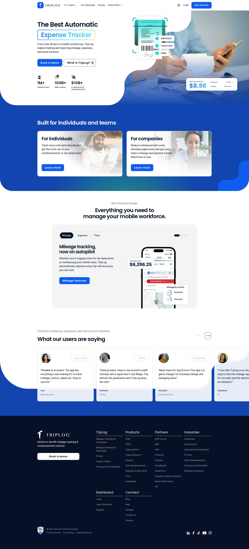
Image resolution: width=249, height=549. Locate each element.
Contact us (131, 515)
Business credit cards (136, 471)
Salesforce (160, 471)
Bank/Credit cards (164, 481)
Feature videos (103, 461)
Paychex (159, 460)
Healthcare (189, 439)
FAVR (128, 444)
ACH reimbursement (136, 465)
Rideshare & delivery (194, 471)
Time (128, 476)
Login (99, 499)
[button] (71, 5)
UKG (157, 449)
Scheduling (131, 481)
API (156, 486)
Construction (190, 444)
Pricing (99, 456)
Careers (129, 520)
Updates (130, 510)
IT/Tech (188, 455)
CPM (128, 439)
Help (128, 504)
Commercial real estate (196, 465)
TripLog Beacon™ (134, 455)
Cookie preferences (84, 533)
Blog (128, 499)
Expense (129, 460)
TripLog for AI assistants (108, 467)
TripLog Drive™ (133, 449)
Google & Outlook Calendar (168, 476)
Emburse (159, 455)
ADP (157, 444)
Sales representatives (194, 460)
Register (100, 510)
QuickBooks (160, 465)
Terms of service (54, 533)
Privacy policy (68, 533)
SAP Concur (161, 439)
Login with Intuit (104, 504)
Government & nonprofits (196, 449)
